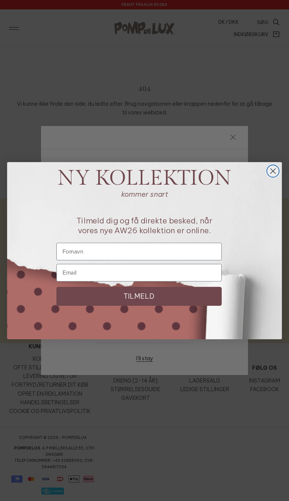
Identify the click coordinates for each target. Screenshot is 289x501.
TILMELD (139, 295)
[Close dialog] (273, 171)
